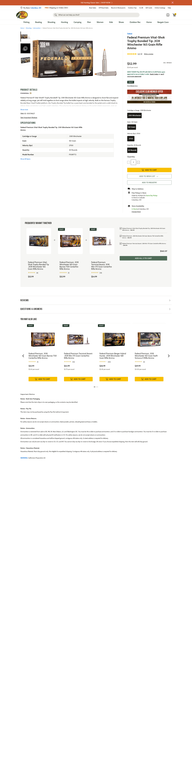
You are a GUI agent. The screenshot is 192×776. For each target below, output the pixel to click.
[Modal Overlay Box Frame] (96, 388)
